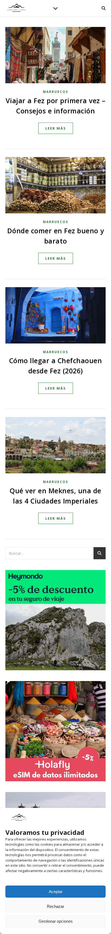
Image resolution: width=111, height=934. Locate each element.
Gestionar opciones (56, 921)
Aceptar (56, 891)
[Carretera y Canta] (16, 8)
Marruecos (55, 91)
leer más (55, 128)
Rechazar (55, 906)
